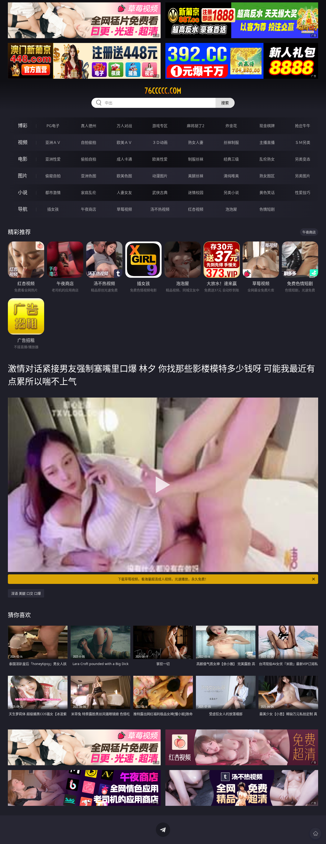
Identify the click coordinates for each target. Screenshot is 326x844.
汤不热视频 (159, 209)
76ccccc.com (163, 90)
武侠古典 (160, 192)
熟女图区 (267, 175)
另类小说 (231, 192)
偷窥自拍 (53, 175)
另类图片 (302, 175)
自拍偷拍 (88, 142)
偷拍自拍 (88, 159)
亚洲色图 (88, 175)
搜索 (225, 102)
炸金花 (231, 125)
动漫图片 (160, 175)
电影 (22, 159)
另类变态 (302, 159)
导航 (22, 209)
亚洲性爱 (53, 159)
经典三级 (231, 159)
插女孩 (53, 209)
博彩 (22, 125)
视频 (22, 142)
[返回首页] (315, 833)
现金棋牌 (267, 125)
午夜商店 (88, 209)
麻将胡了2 (195, 125)
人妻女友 (124, 192)
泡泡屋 (231, 209)
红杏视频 (195, 209)
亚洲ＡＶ (53, 142)
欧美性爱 (160, 159)
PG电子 (53, 125)
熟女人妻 (195, 142)
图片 (22, 176)
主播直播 (267, 142)
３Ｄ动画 (160, 142)
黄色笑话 (267, 192)
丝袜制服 (231, 142)
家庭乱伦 (88, 192)
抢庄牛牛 (302, 125)
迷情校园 (195, 192)
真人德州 (88, 125)
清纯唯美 (231, 175)
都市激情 (53, 192)
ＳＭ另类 (302, 142)
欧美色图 (124, 175)
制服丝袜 (195, 159)
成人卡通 (124, 159)
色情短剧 (267, 209)
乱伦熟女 (267, 159)
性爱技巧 (302, 192)
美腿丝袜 (195, 175)
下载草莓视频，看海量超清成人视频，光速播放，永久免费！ (163, 579)
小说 (22, 192)
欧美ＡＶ (124, 142)
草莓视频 (124, 209)
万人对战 (124, 125)
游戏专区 (160, 125)
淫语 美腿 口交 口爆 (26, 593)
